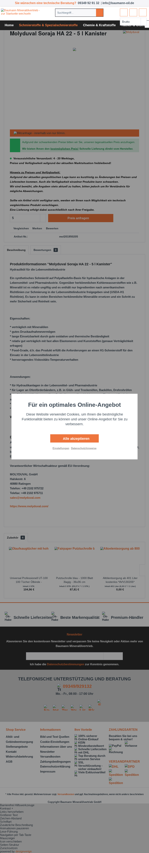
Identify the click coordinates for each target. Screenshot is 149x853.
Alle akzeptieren (75, 439)
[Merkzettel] (124, 12)
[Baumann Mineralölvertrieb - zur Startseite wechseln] (22, 12)
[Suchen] (99, 13)
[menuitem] (79, 13)
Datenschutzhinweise (83, 448)
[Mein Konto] (133, 12)
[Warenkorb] (143, 12)
